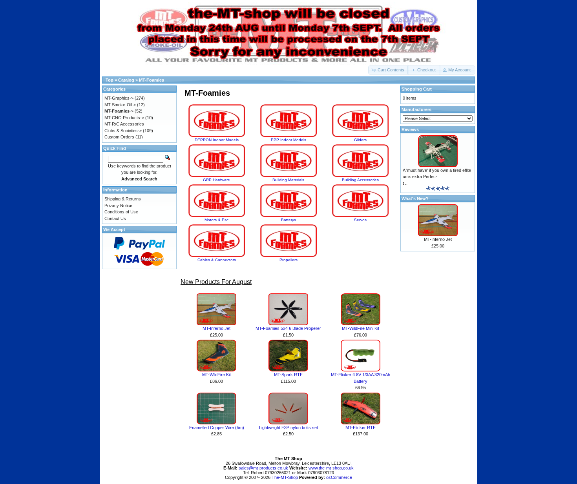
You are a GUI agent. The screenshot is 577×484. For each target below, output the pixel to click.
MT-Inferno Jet (216, 328)
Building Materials (288, 180)
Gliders (360, 140)
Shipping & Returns (122, 199)
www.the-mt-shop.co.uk (331, 468)
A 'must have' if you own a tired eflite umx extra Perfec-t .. (437, 177)
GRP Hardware (216, 180)
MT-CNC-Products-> (124, 117)
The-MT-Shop (285, 477)
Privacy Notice (118, 205)
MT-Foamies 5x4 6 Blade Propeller (288, 328)
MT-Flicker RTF (360, 427)
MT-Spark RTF (288, 374)
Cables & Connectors (216, 260)
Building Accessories (360, 180)
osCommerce (339, 477)
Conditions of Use (121, 211)
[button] (388, 70)
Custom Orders (119, 137)
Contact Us (115, 218)
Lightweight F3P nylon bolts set (288, 427)
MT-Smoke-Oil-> (120, 104)
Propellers (288, 260)
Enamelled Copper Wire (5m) (216, 427)
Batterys (288, 220)
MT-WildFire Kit (216, 374)
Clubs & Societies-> (123, 130)
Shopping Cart (417, 89)
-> (118, 111)
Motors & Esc (216, 220)
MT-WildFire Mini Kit (360, 328)
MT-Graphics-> (118, 98)
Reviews (410, 129)
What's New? (415, 198)
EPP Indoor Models (288, 140)
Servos (360, 220)
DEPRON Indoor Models (217, 140)
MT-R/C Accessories (124, 124)
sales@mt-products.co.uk (264, 468)
